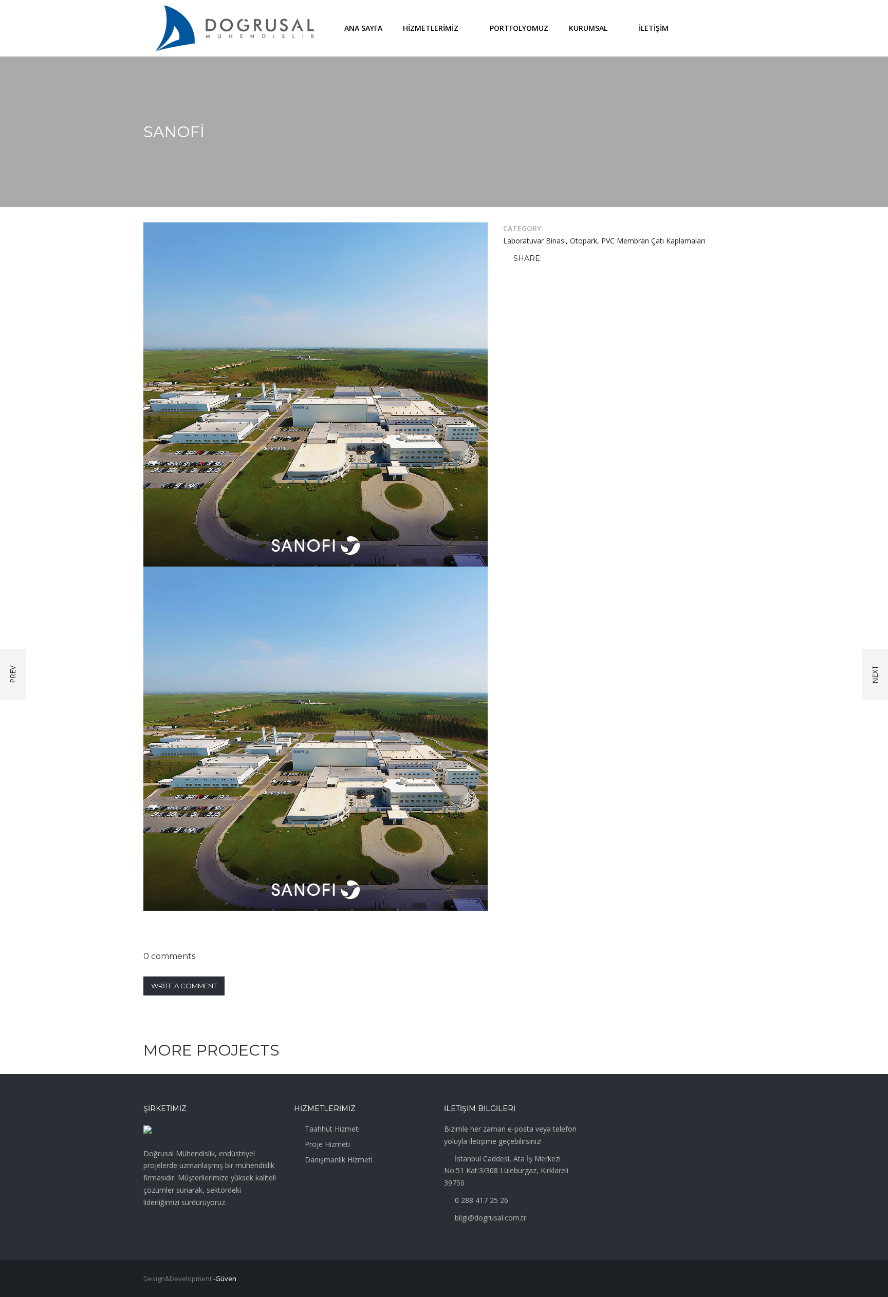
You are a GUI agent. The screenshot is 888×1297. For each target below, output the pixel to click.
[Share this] (551, 259)
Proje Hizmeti (327, 1144)
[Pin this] (596, 259)
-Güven (224, 1278)
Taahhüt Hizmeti (332, 1129)
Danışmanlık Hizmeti (339, 1159)
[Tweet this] (566, 259)
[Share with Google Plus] (581, 259)
